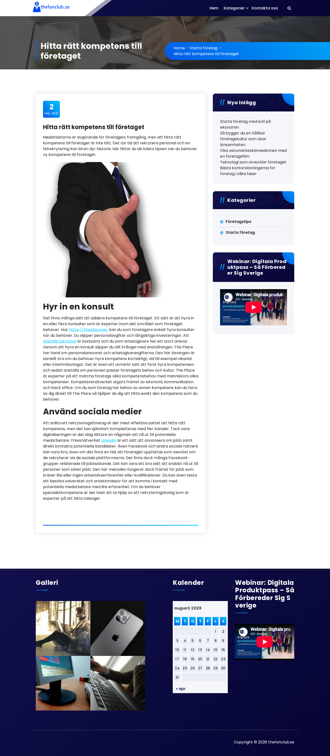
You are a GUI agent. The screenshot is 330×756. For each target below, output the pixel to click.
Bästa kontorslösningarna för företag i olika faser (247, 170)
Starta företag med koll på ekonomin (245, 124)
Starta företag (203, 48)
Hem (213, 8)
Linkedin (108, 440)
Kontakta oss (265, 8)
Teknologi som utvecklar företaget (253, 162)
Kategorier (234, 8)
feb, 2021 (51, 109)
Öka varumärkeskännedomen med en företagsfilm (253, 153)
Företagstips (238, 221)
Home (179, 48)
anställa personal (59, 341)
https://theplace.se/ (88, 329)
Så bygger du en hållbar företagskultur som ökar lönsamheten (243, 138)
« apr (181, 688)
